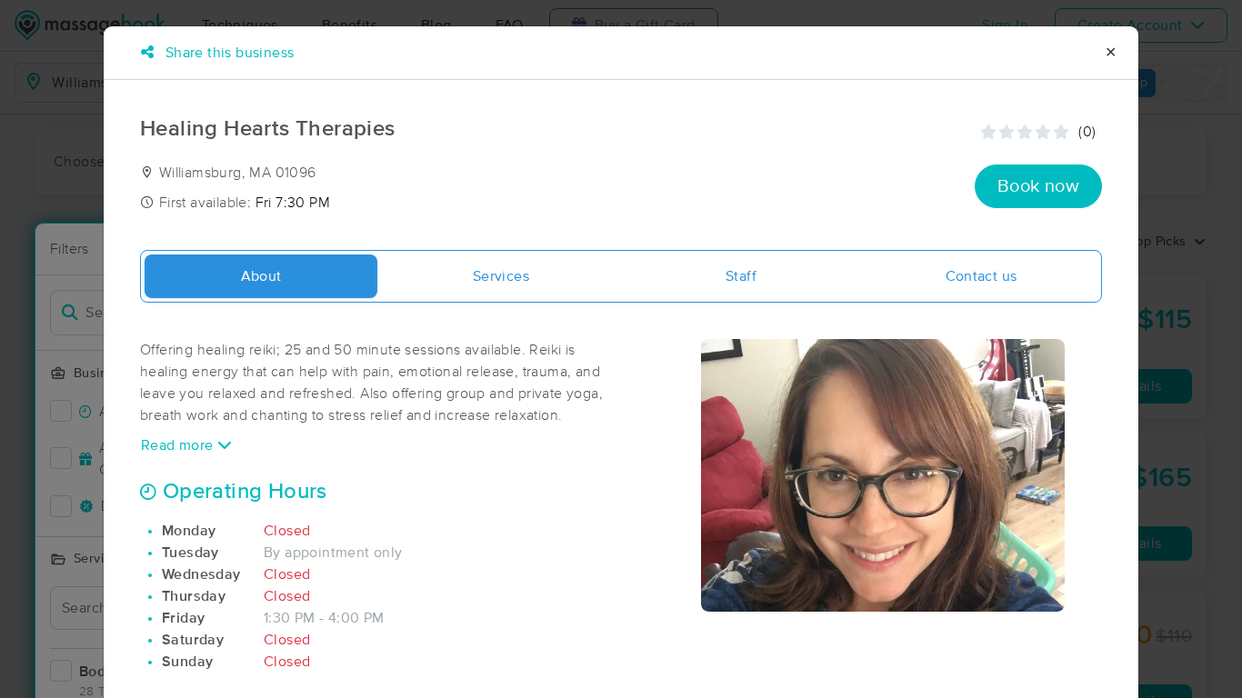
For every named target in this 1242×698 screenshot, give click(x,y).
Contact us (981, 276)
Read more (179, 445)
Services (501, 276)
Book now (1038, 186)
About (261, 276)
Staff (741, 276)
